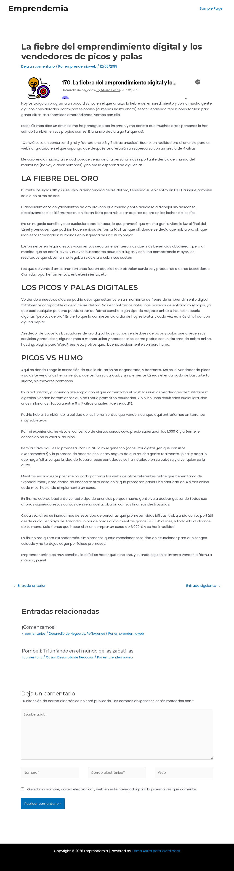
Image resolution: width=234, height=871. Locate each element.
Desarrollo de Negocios (67, 633)
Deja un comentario (38, 66)
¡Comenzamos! (39, 627)
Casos (51, 657)
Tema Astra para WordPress (156, 850)
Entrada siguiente (203, 585)
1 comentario (32, 657)
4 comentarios (33, 633)
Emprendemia (38, 8)
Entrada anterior (29, 585)
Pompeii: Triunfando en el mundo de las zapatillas (77, 651)
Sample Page (211, 8)
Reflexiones (96, 633)
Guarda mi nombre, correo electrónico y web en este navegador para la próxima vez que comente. (112, 789)
